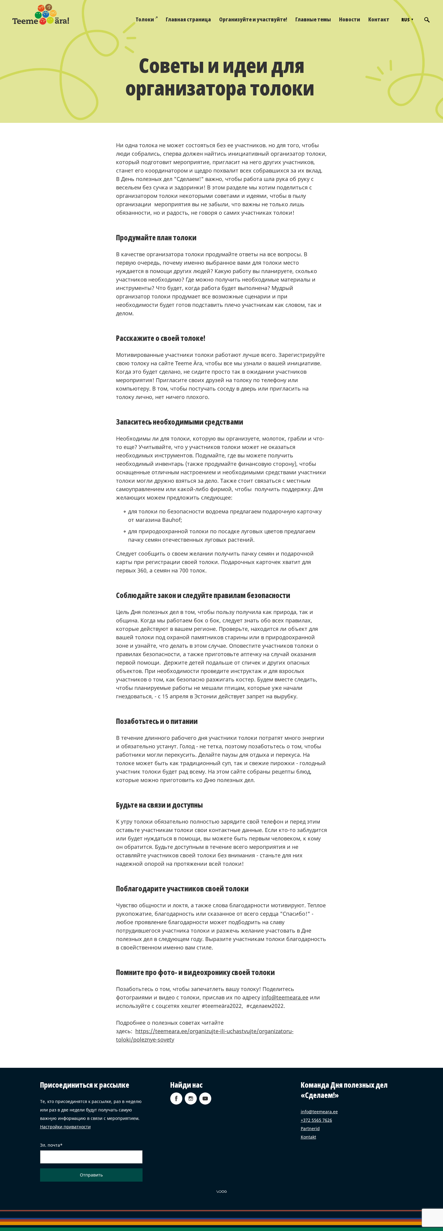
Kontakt (308, 1137)
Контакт (378, 19)
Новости (349, 19)
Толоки (145, 19)
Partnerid (310, 1128)
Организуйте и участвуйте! (253, 19)
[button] (406, 19)
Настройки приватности (65, 1127)
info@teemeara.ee (285, 997)
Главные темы (313, 19)
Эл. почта (50, 1145)
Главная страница (188, 19)
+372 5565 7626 (316, 1120)
